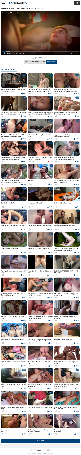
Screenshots (34, 62)
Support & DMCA (36, 450)
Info (26, 62)
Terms (49, 450)
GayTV (18, 3)
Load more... (40, 441)
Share (43, 62)
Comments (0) (51, 62)
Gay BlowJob (38, 453)
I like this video (33, 58)
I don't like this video (35, 58)
